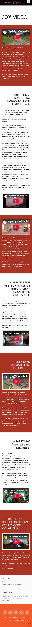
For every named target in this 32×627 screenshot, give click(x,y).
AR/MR (9, 617)
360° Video (26, 617)
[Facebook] (5, 612)
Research (16, 617)
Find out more (6, 600)
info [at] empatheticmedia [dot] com (12, 584)
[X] (10, 612)
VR (21, 617)
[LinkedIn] (16, 612)
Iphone (20, 74)
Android (26, 74)
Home (4, 617)
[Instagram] (27, 612)
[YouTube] (21, 612)
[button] (28, 1)
